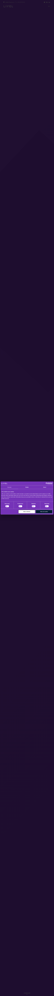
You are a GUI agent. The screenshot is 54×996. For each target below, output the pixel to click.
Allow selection (26, 511)
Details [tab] (27, 487)
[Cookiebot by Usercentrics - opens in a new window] (46, 483)
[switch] (20, 506)
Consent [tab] (9, 487)
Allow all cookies (44, 511)
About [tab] (44, 487)
